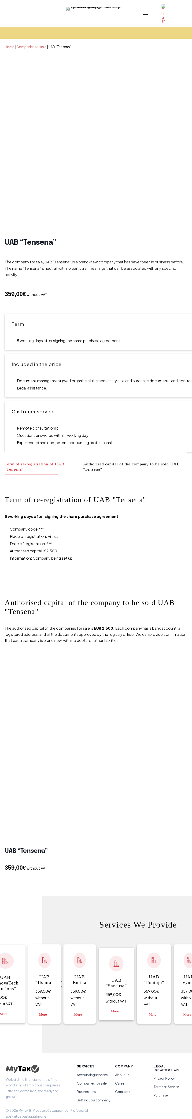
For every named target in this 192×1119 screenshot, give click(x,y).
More (43, 1014)
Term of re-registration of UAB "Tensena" (34, 467)
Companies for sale (31, 47)
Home (9, 47)
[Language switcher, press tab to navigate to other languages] (162, 14)
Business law (86, 1091)
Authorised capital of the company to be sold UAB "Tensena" (131, 467)
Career (120, 1083)
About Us (122, 1075)
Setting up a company (94, 1100)
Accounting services (92, 1075)
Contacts (122, 1091)
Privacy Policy (164, 1078)
